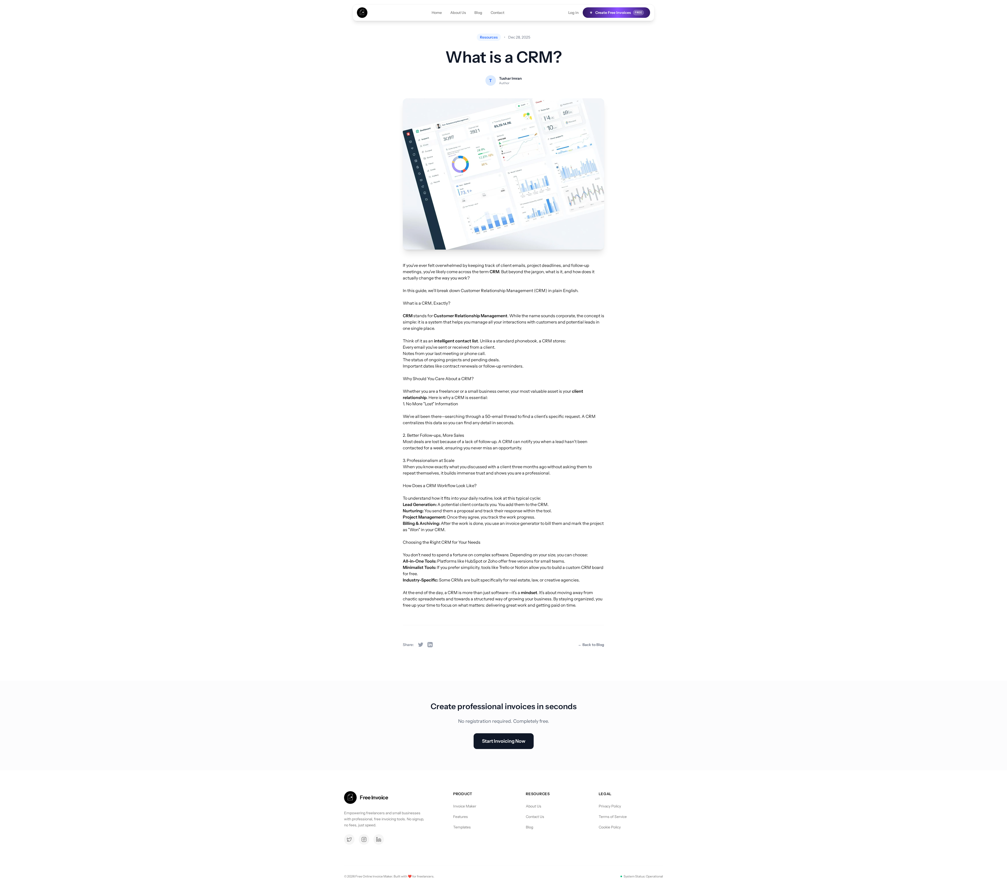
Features (460, 816)
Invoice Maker (464, 806)
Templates (462, 827)
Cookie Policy (610, 827)
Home (437, 12)
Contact (497, 12)
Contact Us (535, 816)
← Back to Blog (591, 644)
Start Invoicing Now (503, 741)
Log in (573, 12)
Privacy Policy (610, 806)
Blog (478, 12)
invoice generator (523, 523)
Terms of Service (613, 816)
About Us (458, 12)
